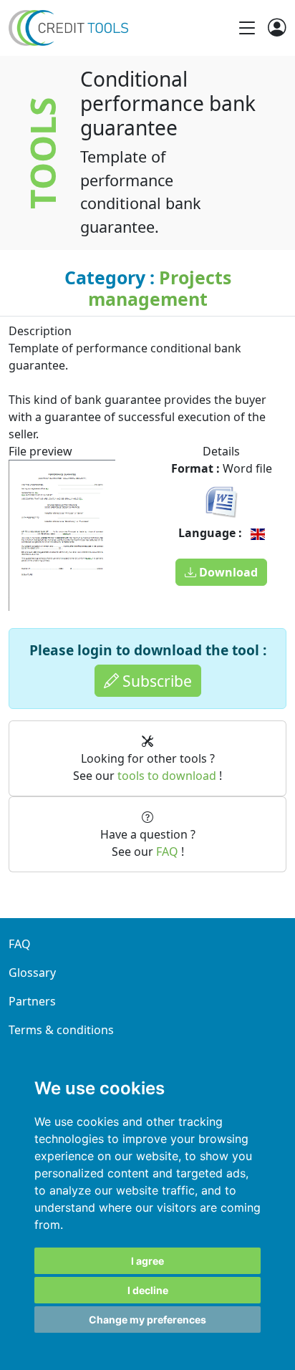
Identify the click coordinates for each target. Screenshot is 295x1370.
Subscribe (155, 680)
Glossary (32, 972)
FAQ (167, 851)
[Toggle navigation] (247, 28)
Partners (32, 1001)
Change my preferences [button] (147, 1319)
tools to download (166, 775)
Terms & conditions (61, 1030)
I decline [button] (147, 1290)
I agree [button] (147, 1261)
